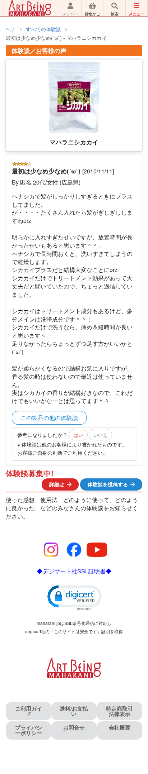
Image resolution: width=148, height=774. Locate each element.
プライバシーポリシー (28, 730)
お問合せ (74, 727)
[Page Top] (134, 737)
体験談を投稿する (108, 484)
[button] (74, 597)
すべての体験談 (43, 29)
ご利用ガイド (28, 711)
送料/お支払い (74, 711)
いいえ (100, 434)
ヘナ (11, 29)
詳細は (56, 484)
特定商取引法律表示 (119, 711)
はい (78, 434)
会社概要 (119, 727)
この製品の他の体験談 (49, 418)
